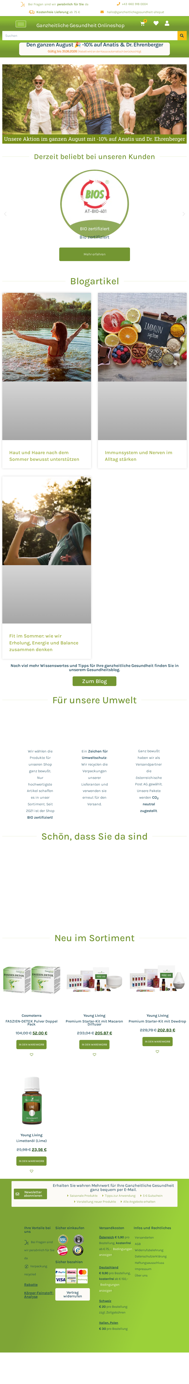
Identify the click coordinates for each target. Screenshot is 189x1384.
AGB (138, 1244)
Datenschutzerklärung (151, 1256)
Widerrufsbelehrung (149, 1250)
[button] (5, 213)
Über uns (141, 1275)
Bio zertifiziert (94, 237)
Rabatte (31, 1284)
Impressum (143, 1269)
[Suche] (182, 35)
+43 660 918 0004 (134, 4)
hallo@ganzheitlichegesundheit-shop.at (134, 12)
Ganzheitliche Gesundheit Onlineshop (80, 25)
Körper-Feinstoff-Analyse (39, 1295)
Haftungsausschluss (149, 1263)
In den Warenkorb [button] (31, 1044)
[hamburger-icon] (21, 24)
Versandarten (144, 1237)
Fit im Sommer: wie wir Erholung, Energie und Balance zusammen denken (43, 642)
